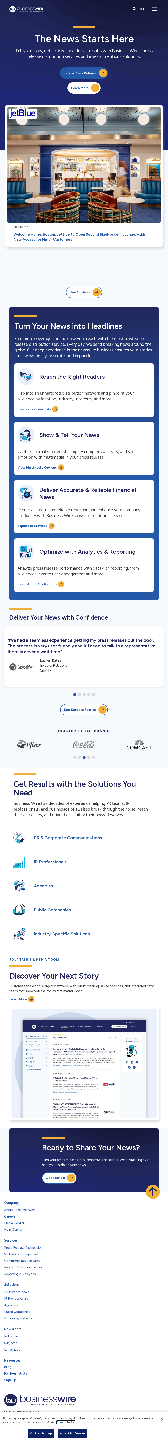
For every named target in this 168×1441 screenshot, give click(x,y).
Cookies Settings (41, 1433)
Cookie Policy (66, 1422)
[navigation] (154, 9)
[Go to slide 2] (79, 694)
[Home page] (26, 9)
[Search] (134, 9)
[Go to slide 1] (74, 694)
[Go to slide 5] (93, 694)
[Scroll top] (153, 1192)
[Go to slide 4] (88, 694)
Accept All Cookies (72, 1433)
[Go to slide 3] (84, 694)
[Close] (162, 1419)
